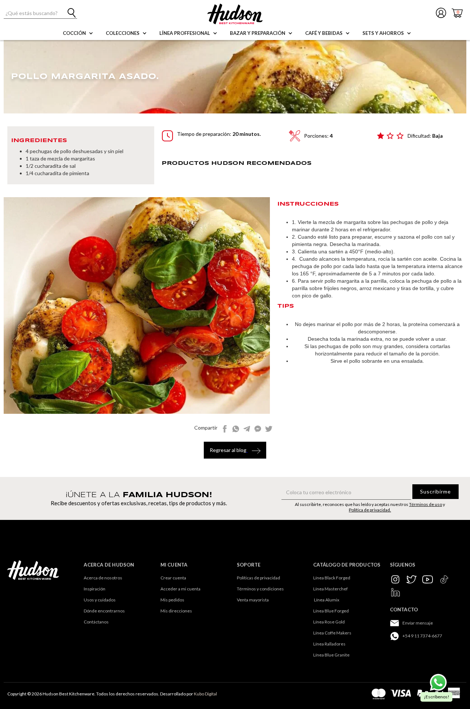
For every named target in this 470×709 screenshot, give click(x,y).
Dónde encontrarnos (104, 611)
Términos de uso (425, 504)
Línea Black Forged (331, 577)
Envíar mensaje (417, 623)
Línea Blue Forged (331, 611)
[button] (76, 33)
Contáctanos (96, 622)
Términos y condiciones (260, 589)
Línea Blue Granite (331, 655)
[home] (235, 14)
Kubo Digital (205, 694)
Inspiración (94, 589)
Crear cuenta (173, 577)
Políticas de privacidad (258, 577)
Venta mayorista (253, 600)
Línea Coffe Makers (332, 633)
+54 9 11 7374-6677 (422, 636)
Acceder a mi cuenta (180, 589)
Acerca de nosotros (103, 577)
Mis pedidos (172, 600)
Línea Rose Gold (329, 622)
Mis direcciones (176, 611)
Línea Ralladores (329, 644)
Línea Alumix (326, 600)
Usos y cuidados (100, 600)
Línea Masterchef (330, 589)
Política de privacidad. (370, 510)
